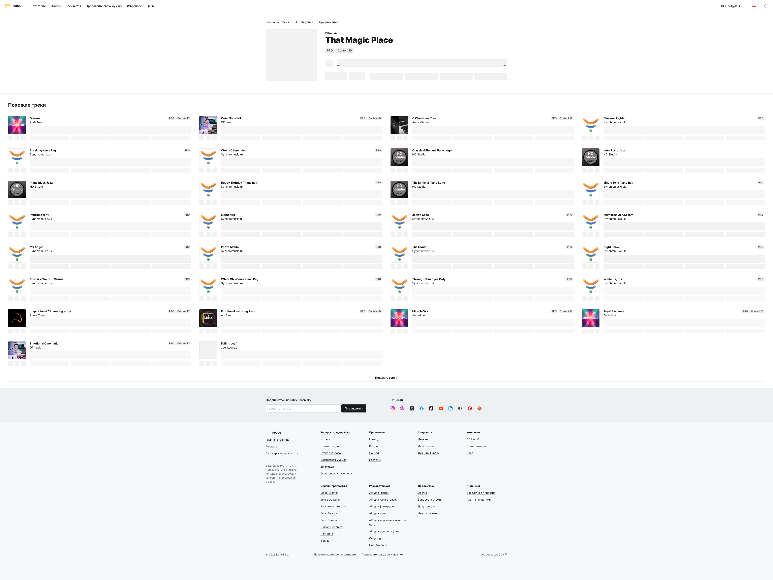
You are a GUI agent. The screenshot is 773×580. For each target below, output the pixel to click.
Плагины (375, 459)
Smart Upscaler (330, 499)
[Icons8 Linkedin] (450, 408)
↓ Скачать (336, 76)
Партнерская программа (282, 453)
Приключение (328, 22)
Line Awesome (378, 545)
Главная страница (277, 439)
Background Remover (334, 506)
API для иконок (379, 492)
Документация (427, 506)
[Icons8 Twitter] (412, 408)
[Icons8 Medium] (460, 408)
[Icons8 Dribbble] (402, 408)
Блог (470, 453)
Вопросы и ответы (430, 499)
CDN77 (503, 554)
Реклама (271, 446)
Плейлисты (73, 6)
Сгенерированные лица (336, 473)
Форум (422, 492)
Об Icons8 (473, 439)
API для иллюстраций (383, 499)
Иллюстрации (329, 446)
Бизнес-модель (477, 446)
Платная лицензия (479, 499)
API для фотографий (382, 506)
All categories (304, 22)
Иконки (325, 439)
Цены (150, 6)
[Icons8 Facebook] (422, 408)
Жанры (55, 6)
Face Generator (330, 520)
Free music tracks (277, 22)
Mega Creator (329, 492)
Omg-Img (375, 538)
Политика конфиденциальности (335, 554)
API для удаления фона (384, 531)
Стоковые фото (330, 453)
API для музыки (379, 513)
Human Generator (331, 527)
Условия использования (281, 477)
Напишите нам (427, 513)
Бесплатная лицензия (481, 492)
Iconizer (325, 540)
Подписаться (354, 408)
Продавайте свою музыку (104, 6)
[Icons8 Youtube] (441, 408)
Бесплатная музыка (333, 459)
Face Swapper (329, 513)
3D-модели (327, 466)
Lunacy (373, 439)
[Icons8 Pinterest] (470, 408)
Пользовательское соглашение (382, 554)
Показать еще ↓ (386, 377)
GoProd (374, 453)
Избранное (134, 6)
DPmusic (331, 33)
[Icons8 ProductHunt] (479, 408)
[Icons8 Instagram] (393, 408)
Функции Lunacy (428, 453)
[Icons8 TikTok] (431, 408)
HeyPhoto (326, 533)
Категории (38, 6)
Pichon (373, 446)
